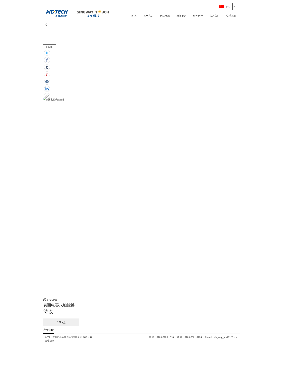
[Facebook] (47, 60)
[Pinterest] (47, 74)
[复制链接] (47, 96)
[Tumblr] (47, 67)
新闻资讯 (181, 15)
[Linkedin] (47, 89)
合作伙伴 (198, 15)
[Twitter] (47, 53)
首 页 (134, 15)
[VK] (47, 82)
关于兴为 (148, 15)
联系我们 (231, 15)
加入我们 (214, 15)
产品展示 (165, 15)
